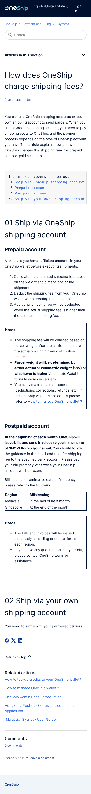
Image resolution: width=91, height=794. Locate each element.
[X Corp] (13, 640)
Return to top (16, 657)
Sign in (77, 8)
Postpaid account (31, 193)
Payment (62, 24)
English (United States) (50, 6)
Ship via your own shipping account (50, 199)
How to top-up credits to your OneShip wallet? (43, 679)
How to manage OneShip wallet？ (32, 688)
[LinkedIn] (20, 640)
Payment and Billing (37, 24)
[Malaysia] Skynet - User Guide (30, 719)
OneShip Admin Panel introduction (33, 697)
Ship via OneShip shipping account (49, 182)
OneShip (11, 24)
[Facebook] (7, 640)
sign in (20, 758)
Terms (10, 784)
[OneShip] (16, 8)
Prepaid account (30, 188)
